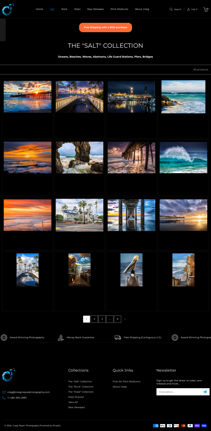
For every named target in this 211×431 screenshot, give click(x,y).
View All (73, 402)
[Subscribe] (205, 392)
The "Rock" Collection (81, 386)
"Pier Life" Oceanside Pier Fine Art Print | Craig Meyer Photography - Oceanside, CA (27, 119)
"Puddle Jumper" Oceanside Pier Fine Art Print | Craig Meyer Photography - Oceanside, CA (26, 294)
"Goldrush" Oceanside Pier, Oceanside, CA (181, 237)
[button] (175, 9)
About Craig (120, 386)
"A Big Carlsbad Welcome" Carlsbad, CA (76, 237)
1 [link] (86, 319)
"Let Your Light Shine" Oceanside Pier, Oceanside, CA (129, 180)
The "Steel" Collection (81, 391)
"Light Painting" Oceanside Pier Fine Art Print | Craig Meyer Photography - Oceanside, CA (77, 121)
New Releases (76, 407)
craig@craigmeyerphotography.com (28, 392)
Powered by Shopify (50, 425)
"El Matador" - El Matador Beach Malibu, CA (76, 179)
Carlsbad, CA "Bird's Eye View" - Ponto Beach (183, 118)
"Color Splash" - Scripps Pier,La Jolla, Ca (127, 237)
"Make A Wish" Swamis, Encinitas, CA (179, 291)
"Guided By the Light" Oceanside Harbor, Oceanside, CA (131, 119)
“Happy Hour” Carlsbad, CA (25, 177)
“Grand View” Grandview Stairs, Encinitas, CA (75, 291)
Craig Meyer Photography (26, 425)
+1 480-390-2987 (17, 397)
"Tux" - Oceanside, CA (126, 290)
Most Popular (76, 397)
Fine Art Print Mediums (126, 381)
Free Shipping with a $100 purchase (105, 27)
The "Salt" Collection (80, 381)
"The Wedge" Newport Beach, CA (183, 179)
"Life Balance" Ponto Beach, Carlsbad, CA (25, 237)
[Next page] (125, 319)
